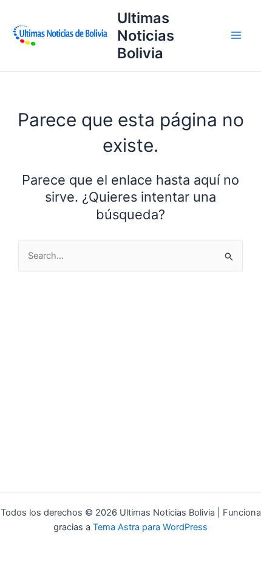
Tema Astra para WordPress (150, 527)
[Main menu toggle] (236, 35)
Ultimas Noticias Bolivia (145, 35)
